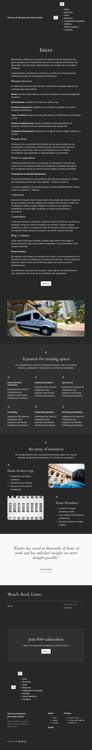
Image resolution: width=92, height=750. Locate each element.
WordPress (22, 741)
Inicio (10, 606)
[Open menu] (56, 17)
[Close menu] (62, 4)
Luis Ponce (68, 608)
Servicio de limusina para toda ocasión (24, 17)
